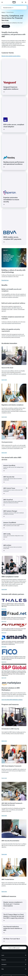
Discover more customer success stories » (11, 56)
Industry (3, 12)
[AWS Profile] (25, 2)
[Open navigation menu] (2, 2)
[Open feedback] (26, 488)
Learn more (4, 379)
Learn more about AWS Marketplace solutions (12, 699)
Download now (5, 280)
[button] (8, 7)
